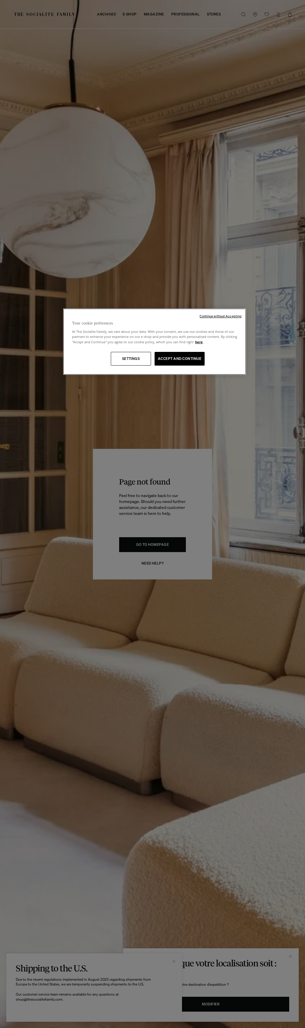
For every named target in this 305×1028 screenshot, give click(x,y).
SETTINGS (131, 358)
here (199, 342)
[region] (154, 341)
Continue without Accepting (221, 316)
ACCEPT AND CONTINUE (179, 358)
